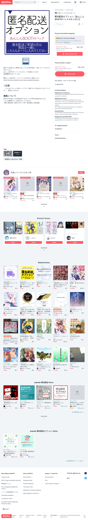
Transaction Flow (28, 487)
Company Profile (14, 516)
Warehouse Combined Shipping (32, 490)
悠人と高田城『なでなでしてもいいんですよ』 (10, 194)
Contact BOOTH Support (52, 483)
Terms (57, 135)
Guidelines (39, 515)
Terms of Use (22, 516)
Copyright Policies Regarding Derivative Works (9, 502)
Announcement (49, 477)
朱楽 (73, 238)
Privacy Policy (45, 516)
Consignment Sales (6, 498)
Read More (67, 42)
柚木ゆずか (13, 238)
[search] (35, 2)
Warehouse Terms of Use (30, 516)
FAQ (46, 480)
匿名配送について (6, 483)
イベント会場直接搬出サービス (9, 492)
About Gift (60, 84)
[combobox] (24, 2)
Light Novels (69, 10)
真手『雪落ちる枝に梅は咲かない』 (27, 196)
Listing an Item (5, 477)
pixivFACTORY (58, 120)
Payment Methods (28, 483)
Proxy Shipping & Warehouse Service (9, 487)
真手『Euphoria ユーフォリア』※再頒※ (77, 194)
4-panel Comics (7, 192)
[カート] (74, 13)
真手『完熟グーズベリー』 (60, 195)
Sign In (44, 2)
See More (44, 248)
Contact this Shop (60, 138)
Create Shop (67, 2)
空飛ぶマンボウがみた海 (21, 172)
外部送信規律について (54, 516)
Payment (59, 129)
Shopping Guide (27, 480)
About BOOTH (55, 2)
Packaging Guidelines (7, 495)
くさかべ (33, 238)
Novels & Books (59, 10)
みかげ (53, 238)
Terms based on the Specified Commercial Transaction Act (70, 516)
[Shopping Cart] (75, 2)
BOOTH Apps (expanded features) (11, 480)
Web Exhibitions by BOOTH (30, 493)
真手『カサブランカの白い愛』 (43, 194)
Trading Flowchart (62, 125)
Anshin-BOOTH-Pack (68, 106)
